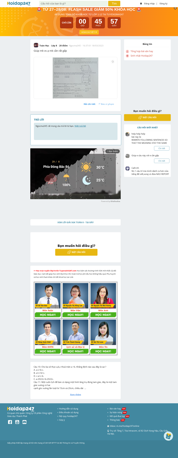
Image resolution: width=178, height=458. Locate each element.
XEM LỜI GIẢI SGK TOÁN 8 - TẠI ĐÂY (75, 222)
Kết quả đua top (119, 416)
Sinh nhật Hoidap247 (142, 55)
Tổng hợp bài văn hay (142, 51)
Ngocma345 (75, 45)
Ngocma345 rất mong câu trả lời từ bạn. (61, 126)
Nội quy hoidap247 (68, 416)
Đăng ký (163, 3)
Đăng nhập (149, 3)
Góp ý (62, 419)
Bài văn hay (117, 408)
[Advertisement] (147, 83)
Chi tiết (161, 148)
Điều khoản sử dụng (68, 412)
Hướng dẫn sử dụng (68, 408)
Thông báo (117, 419)
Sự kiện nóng (118, 412)
